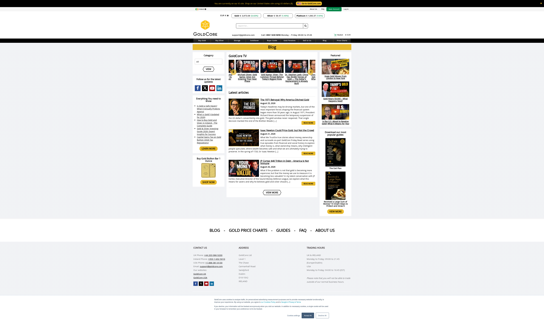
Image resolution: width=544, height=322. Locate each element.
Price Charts (342, 41)
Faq (303, 230)
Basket (344, 35)
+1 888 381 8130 (213, 262)
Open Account (334, 9)
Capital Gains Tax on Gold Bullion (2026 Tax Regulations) (209, 140)
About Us (313, 9)
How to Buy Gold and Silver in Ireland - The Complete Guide (207, 123)
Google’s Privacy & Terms (291, 302)
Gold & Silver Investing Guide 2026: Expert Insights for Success (207, 131)
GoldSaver (254, 41)
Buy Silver (219, 41)
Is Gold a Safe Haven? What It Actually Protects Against (208, 109)
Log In (346, 9)
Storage (237, 41)
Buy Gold (202, 41)
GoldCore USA (200, 277)
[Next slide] (310, 72)
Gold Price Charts (248, 230)
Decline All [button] (322, 315)
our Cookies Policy (268, 302)
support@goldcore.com (243, 35)
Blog (324, 41)
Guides (283, 230)
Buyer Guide (272, 41)
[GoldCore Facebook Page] (198, 88)
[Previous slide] (234, 72)
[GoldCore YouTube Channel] (212, 88)
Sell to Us (307, 41)
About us (325, 230)
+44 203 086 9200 (213, 255)
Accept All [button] (308, 315)
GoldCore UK (199, 273)
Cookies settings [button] (293, 315)
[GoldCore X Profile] (205, 88)
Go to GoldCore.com (311, 3)
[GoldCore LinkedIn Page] (219, 88)
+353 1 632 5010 (273, 35)
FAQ (322, 9)
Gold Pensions (289, 41)
